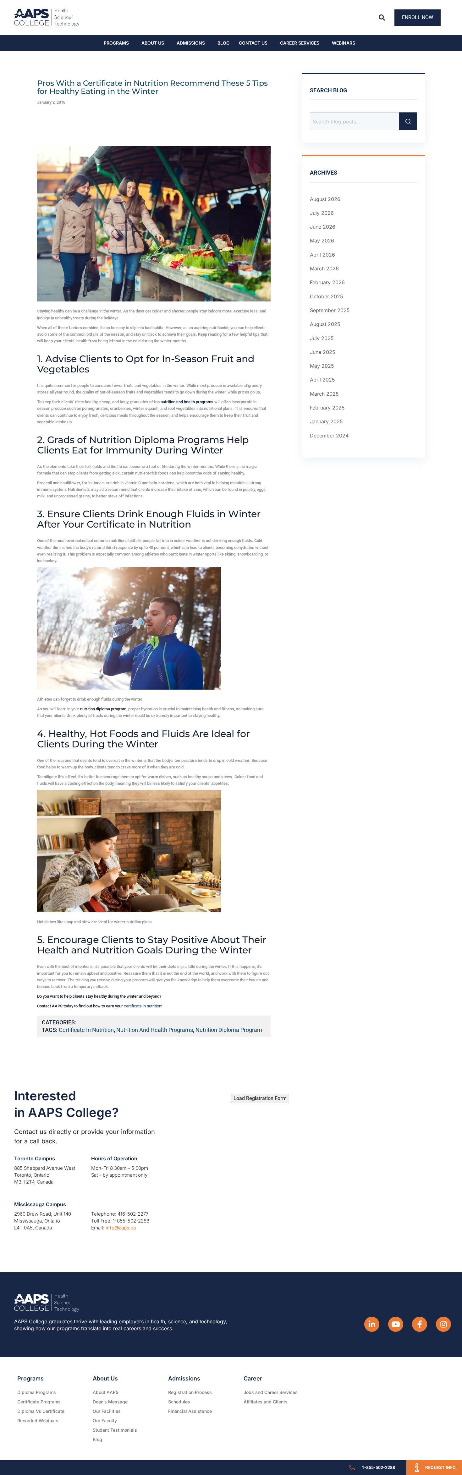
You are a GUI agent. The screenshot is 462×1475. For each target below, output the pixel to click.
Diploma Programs (36, 1392)
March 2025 (324, 394)
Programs (116, 43)
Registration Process (190, 1392)
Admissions (191, 43)
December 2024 (329, 435)
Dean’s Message (110, 1401)
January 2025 (326, 421)
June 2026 (322, 227)
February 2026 (327, 282)
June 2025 (322, 352)
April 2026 (322, 255)
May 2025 (322, 366)
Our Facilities (107, 1411)
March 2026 (324, 268)
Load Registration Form (260, 1098)
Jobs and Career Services (271, 1392)
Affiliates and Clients (266, 1401)
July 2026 (322, 213)
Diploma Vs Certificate (40, 1411)
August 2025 (325, 324)
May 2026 (322, 241)
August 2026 (325, 199)
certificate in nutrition (142, 1006)
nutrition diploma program (228, 1030)
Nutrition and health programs (154, 1030)
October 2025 (326, 296)
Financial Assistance (190, 1411)
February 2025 (327, 407)
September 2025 (330, 310)
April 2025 (322, 380)
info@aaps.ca (121, 1228)
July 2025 (322, 338)
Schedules (179, 1401)
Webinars (343, 43)
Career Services (299, 43)
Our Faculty (105, 1420)
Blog (223, 43)
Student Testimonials (115, 1430)
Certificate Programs (39, 1401)
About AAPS (105, 1392)
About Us (152, 43)
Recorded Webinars (37, 1420)
